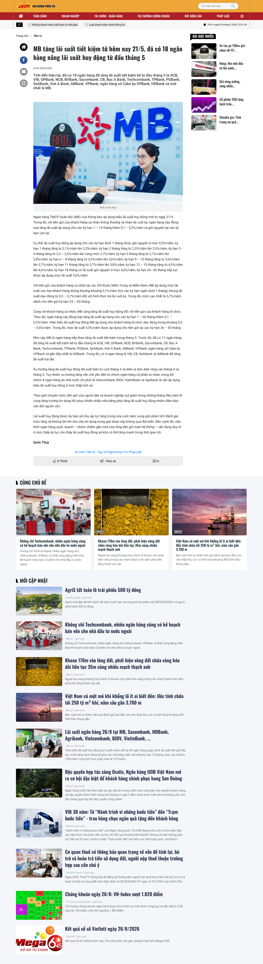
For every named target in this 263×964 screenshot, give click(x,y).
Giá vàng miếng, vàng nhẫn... (229, 83)
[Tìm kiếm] (233, 6)
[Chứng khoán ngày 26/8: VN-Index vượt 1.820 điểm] (39, 905)
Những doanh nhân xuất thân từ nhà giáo (47, 24)
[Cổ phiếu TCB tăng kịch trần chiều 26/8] (203, 105)
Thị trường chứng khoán (154, 16)
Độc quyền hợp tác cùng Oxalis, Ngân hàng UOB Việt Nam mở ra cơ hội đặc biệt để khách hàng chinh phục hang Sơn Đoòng (123, 775)
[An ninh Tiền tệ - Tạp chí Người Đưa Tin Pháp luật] (36, 6)
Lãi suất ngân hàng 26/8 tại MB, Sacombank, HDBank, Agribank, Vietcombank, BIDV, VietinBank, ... (117, 735)
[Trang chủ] (21, 16)
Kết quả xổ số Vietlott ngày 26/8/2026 (102, 929)
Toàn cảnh (40, 16)
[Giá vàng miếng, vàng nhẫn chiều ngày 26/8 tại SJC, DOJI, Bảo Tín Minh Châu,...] (203, 87)
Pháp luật (223, 16)
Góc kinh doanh (74, 872)
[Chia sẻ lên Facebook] (24, 60)
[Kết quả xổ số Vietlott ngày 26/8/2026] (39, 940)
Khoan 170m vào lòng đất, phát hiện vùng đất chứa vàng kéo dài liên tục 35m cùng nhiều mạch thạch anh (129, 545)
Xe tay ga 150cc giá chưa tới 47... (232, 47)
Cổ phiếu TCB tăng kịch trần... (231, 101)
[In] (24, 83)
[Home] (24, 47)
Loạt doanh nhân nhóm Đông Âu (99, 24)
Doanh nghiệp (70, 16)
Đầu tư (22, 531)
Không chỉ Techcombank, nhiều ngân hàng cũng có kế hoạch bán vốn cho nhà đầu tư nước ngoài (52, 543)
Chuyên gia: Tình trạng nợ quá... (230, 119)
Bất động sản (193, 16)
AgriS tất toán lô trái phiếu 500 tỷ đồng (103, 590)
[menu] (242, 16)
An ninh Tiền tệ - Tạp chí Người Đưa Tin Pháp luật (108, 452)
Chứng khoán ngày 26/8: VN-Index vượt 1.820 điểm (114, 894)
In (157, 461)
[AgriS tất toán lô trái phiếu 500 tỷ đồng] (39, 601)
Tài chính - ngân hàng (109, 16)
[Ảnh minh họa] (108, 153)
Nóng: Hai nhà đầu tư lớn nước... (231, 65)
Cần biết (70, 936)
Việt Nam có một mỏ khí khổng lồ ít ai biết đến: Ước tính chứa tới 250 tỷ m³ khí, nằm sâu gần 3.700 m (208, 545)
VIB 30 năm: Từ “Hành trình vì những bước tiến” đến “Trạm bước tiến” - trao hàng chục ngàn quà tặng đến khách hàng (121, 815)
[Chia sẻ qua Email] (24, 72)
